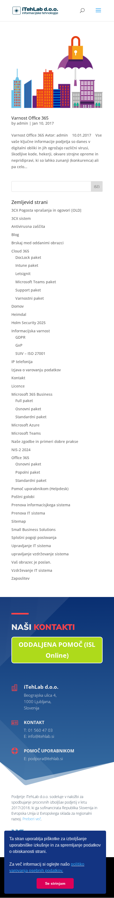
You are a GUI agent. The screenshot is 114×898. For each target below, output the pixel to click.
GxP (19, 345)
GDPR (20, 337)
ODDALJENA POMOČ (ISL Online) (57, 650)
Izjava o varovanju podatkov (36, 369)
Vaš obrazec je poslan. (31, 562)
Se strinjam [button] (55, 883)
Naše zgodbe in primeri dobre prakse (44, 441)
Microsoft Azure (25, 425)
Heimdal (18, 314)
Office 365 (20, 457)
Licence (18, 386)
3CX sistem (21, 218)
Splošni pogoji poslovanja (33, 537)
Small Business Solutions (33, 529)
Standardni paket (30, 416)
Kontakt (18, 377)
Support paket (28, 290)
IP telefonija (22, 361)
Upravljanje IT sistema (31, 545)
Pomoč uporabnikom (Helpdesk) (39, 488)
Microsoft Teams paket (35, 281)
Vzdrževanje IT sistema (31, 570)
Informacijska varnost (30, 330)
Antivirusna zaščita (28, 226)
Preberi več (32, 818)
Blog (15, 234)
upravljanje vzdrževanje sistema (40, 553)
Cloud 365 (20, 251)
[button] (65, 871)
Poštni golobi (22, 496)
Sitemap (18, 521)
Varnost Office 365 (30, 118)
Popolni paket (27, 472)
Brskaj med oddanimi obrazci (37, 242)
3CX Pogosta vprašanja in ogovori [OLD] (46, 210)
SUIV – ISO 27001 (30, 353)
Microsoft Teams (26, 433)
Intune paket (26, 265)
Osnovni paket (28, 408)
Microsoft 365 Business (31, 394)
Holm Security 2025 (28, 322)
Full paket (24, 400)
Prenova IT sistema (28, 513)
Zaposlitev (20, 578)
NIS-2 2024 (20, 449)
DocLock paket (28, 257)
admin (22, 123)
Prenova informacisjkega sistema (40, 504)
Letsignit (22, 273)
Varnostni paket (29, 298)
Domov (17, 306)
